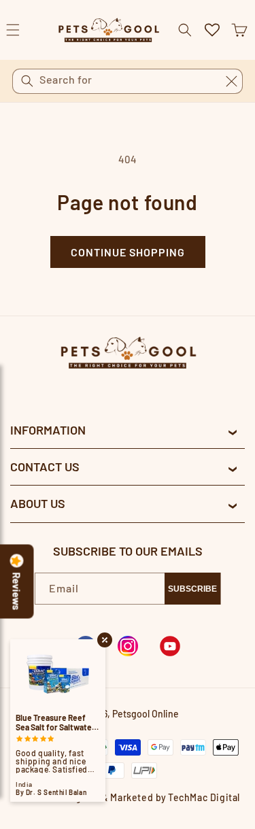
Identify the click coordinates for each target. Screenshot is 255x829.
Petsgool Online (145, 714)
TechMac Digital (204, 797)
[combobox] (127, 81)
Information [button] (48, 429)
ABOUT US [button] (37, 503)
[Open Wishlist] (212, 30)
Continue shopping (128, 252)
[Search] (27, 81)
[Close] (231, 81)
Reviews (17, 592)
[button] (239, 30)
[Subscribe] (192, 589)
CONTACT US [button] (45, 466)
